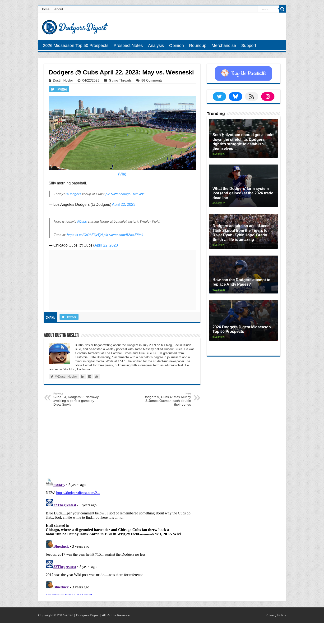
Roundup (197, 45)
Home (45, 9)
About (58, 9)
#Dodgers (73, 194)
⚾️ (243, 73)
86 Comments (151, 80)
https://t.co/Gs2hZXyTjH (85, 235)
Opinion (176, 45)
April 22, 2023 (123, 204)
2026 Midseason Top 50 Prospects (75, 45)
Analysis (156, 45)
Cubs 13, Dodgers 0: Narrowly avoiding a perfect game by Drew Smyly (76, 399)
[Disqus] (122, 535)
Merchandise (224, 45)
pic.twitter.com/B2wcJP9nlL (124, 235)
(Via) (122, 174)
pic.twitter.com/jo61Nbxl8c (125, 194)
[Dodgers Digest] (75, 26)
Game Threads (120, 80)
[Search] (282, 9)
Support (248, 45)
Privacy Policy (275, 615)
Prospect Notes (128, 45)
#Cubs (82, 221)
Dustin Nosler (63, 80)
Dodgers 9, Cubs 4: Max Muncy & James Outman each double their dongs (167, 399)
